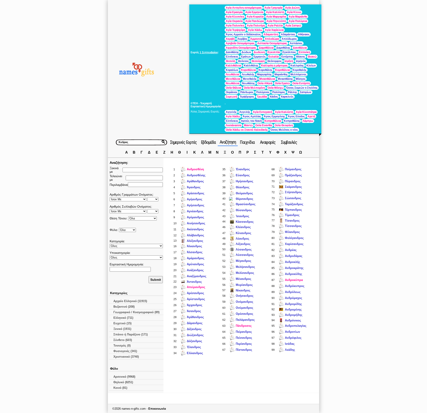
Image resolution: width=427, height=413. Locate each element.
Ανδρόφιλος (293, 337)
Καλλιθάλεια (233, 65)
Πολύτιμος (278, 92)
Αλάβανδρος (195, 235)
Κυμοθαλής (299, 70)
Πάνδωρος (247, 92)
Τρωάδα (262, 96)
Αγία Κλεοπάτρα (306, 112)
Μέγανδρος (243, 261)
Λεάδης (290, 349)
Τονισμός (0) (122, 345)
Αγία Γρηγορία (273, 7)
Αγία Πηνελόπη (276, 21)
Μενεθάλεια (233, 78)
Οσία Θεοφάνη (284, 125)
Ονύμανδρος (244, 307)
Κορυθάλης (265, 70)
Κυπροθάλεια (272, 120)
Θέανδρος (243, 187)
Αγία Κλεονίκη (235, 16)
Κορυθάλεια (248, 70)
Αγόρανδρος (195, 217)
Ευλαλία (273, 56)
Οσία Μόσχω (276, 87)
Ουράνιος (232, 92)
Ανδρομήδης (293, 315)
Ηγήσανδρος (244, 181)
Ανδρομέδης (293, 304)
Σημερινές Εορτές (183, 142)
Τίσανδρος (292, 220)
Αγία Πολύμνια (298, 21)
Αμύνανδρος (195, 264)
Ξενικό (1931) (122, 329)
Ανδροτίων (292, 331)
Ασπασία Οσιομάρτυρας (272, 43)
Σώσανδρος (293, 198)
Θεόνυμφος (274, 61)
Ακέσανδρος (195, 229)
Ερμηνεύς (260, 56)
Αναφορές (268, 142)
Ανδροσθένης (196, 175)
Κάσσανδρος (245, 221)
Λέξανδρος (243, 244)
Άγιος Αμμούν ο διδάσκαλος (243, 34)
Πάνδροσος (244, 325)
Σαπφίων (305, 92)
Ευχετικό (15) (122, 323)
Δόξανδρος (194, 341)
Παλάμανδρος (245, 319)
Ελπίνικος (232, 56)
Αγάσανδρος (195, 193)
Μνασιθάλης (285, 78)
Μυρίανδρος (244, 285)
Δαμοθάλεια (266, 47)
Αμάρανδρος (195, 258)
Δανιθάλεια (300, 47)
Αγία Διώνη (292, 7)
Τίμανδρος (292, 215)
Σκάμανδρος (293, 186)
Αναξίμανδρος (196, 276)
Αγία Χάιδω (255, 30)
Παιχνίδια (247, 142)
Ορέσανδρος (244, 313)
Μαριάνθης (281, 74)
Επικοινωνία (157, 408)
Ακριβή (230, 38)
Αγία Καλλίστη (275, 12)
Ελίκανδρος (195, 353)
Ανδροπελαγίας (295, 325)
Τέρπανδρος (293, 209)
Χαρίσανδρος (294, 244)
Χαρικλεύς (287, 96)
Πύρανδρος (293, 181)
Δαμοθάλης (283, 47)
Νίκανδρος (243, 290)
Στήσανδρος (293, 192)
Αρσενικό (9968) (124, 376)
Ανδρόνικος (293, 320)
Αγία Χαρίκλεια (274, 30)
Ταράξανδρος (294, 204)
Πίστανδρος (244, 349)
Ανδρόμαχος (293, 298)
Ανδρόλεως (293, 292)
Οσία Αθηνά (265, 83)
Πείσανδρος (244, 337)
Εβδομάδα (208, 142)
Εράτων (246, 56)
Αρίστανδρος (196, 299)
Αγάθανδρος (195, 181)
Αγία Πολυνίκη (235, 25)
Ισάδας (290, 343)
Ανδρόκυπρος (294, 286)
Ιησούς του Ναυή (251, 120)
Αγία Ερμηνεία (254, 12)
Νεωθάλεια (232, 83)
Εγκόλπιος (289, 52)
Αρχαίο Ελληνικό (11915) (130, 301)
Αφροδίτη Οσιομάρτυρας (241, 47)
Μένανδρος (243, 279)
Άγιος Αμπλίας (252, 116)
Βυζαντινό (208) (124, 306)
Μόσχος (301, 78)
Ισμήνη (288, 61)
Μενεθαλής (250, 78)
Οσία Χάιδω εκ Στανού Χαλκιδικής (247, 129)
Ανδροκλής (292, 262)
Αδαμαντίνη (271, 34)
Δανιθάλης (232, 52)
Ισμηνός (301, 61)
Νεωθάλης (248, 83)
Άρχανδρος (194, 305)
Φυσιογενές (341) (125, 351)
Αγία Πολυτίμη (256, 25)
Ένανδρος (243, 169)
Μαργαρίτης (264, 74)
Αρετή (311, 116)
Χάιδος (274, 96)
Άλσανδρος (195, 252)
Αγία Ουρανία (234, 21)
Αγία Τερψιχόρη (235, 30)
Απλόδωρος (289, 38)
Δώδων (246, 52)
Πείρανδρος (244, 331)
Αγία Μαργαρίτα (276, 16)
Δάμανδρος (195, 323)
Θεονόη (230, 61)
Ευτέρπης (287, 56)
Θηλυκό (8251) (123, 382)
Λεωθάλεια (232, 74)
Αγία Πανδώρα (254, 21)
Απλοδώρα (272, 38)
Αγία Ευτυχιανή (262, 112)
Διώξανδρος (195, 335)
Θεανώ (312, 56)
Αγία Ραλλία (275, 25)
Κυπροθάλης (292, 120)
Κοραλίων (232, 70)
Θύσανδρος (244, 210)
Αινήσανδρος (196, 223)
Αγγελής (231, 112)
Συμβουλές (289, 142)
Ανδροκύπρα (294, 280)
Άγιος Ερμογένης (274, 116)
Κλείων (311, 65)
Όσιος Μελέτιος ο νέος (284, 129)
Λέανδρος (242, 238)
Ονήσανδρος (245, 295)
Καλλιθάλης (251, 65)
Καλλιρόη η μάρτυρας (274, 65)
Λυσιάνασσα (233, 125)
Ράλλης (292, 92)
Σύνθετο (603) (122, 340)
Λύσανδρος (244, 249)
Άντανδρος (194, 281)
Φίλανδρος (292, 232)
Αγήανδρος (194, 199)
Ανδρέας (291, 250)
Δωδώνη (259, 52)
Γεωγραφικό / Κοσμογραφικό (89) (136, 312)
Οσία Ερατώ (282, 83)
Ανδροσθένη (195, 169)
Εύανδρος (243, 175)
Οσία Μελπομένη (254, 87)
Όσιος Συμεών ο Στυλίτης (302, 87)
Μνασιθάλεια (267, 78)
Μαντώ (248, 125)
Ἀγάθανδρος (195, 317)
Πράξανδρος (293, 175)
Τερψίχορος (247, 96)
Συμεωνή (231, 96)
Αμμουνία (256, 38)
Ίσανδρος (242, 216)
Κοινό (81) (120, 387)
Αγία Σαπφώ (293, 25)
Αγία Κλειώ (294, 12)
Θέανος (300, 56)
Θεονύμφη (258, 61)
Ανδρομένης (293, 309)
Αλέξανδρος (195, 241)
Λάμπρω (307, 120)
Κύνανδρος (243, 233)
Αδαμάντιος (288, 34)
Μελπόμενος (298, 74)
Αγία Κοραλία (255, 16)
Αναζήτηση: (119, 162)
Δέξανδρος (194, 329)
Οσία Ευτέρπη (301, 83)
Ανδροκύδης (293, 274)
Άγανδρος (194, 187)
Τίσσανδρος (293, 226)
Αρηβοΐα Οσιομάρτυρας (240, 43)
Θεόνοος (243, 61)
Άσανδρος (194, 311)
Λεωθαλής (248, 74)
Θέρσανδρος (244, 198)
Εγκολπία (274, 52)
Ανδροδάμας (293, 256)
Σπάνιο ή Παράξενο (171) (130, 334)
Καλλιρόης (297, 65)
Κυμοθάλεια (282, 70)
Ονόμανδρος (244, 301)
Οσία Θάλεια (233, 87)
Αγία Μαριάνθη (298, 16)
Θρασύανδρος (246, 204)
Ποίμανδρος (293, 169)
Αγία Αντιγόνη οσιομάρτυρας (244, 7)
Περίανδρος (244, 343)
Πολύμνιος (263, 92)
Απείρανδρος (196, 287)
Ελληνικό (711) (123, 317)
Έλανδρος (194, 347)
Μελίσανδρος (245, 273)
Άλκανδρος (194, 246)
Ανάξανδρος (195, 270)
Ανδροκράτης (294, 268)
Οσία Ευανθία (263, 125)
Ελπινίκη (304, 52)
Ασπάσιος (296, 43)
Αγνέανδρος (195, 211)
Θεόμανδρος (244, 193)
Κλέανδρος (243, 227)
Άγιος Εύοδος (296, 116)
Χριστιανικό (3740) (126, 356)
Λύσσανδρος (245, 255)
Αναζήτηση (228, 142)
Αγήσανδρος (195, 205)
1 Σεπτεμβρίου (209, 52)
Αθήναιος (304, 34)
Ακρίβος (242, 38)
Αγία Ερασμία (234, 12)
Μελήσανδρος (245, 267)
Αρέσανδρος (195, 293)
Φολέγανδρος (294, 238)
